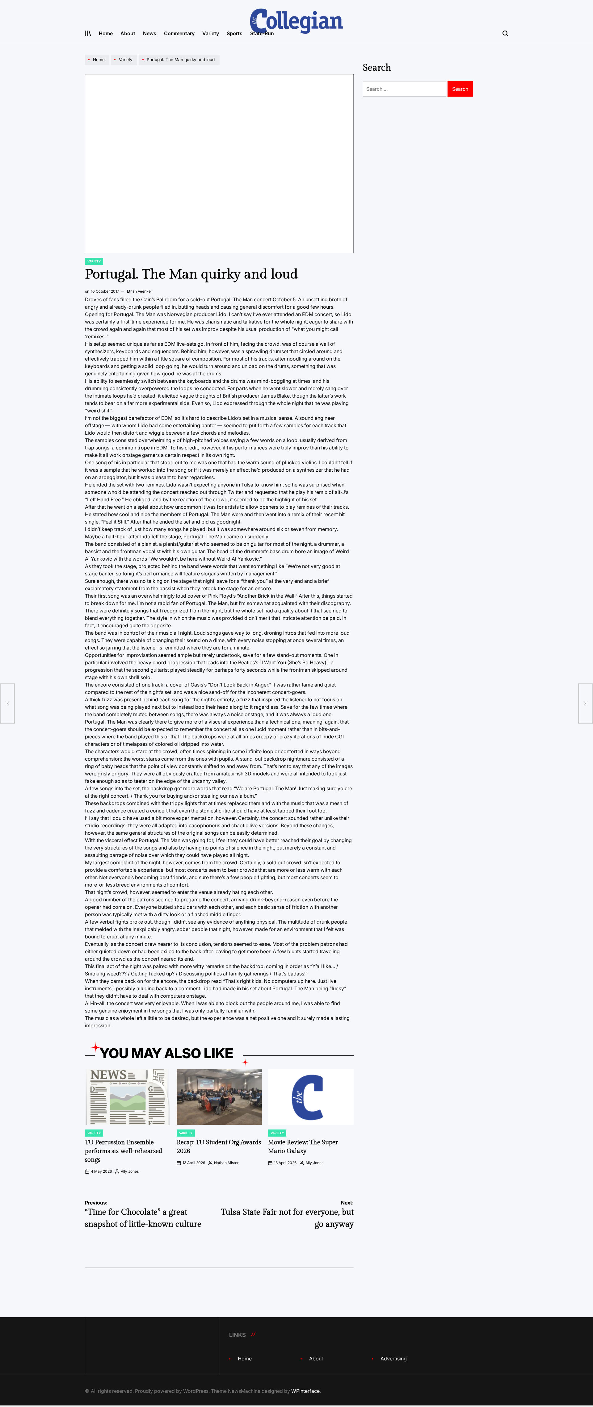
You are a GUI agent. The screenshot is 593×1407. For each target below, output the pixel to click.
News (149, 33)
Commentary (179, 33)
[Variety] (125, 64)
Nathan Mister (226, 1162)
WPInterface (305, 1391)
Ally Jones (130, 1171)
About (127, 33)
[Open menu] (88, 33)
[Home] (98, 64)
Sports (234, 33)
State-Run (262, 33)
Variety (210, 33)
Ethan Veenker (139, 291)
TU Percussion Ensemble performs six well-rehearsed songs (123, 1151)
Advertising (394, 1358)
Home (106, 33)
